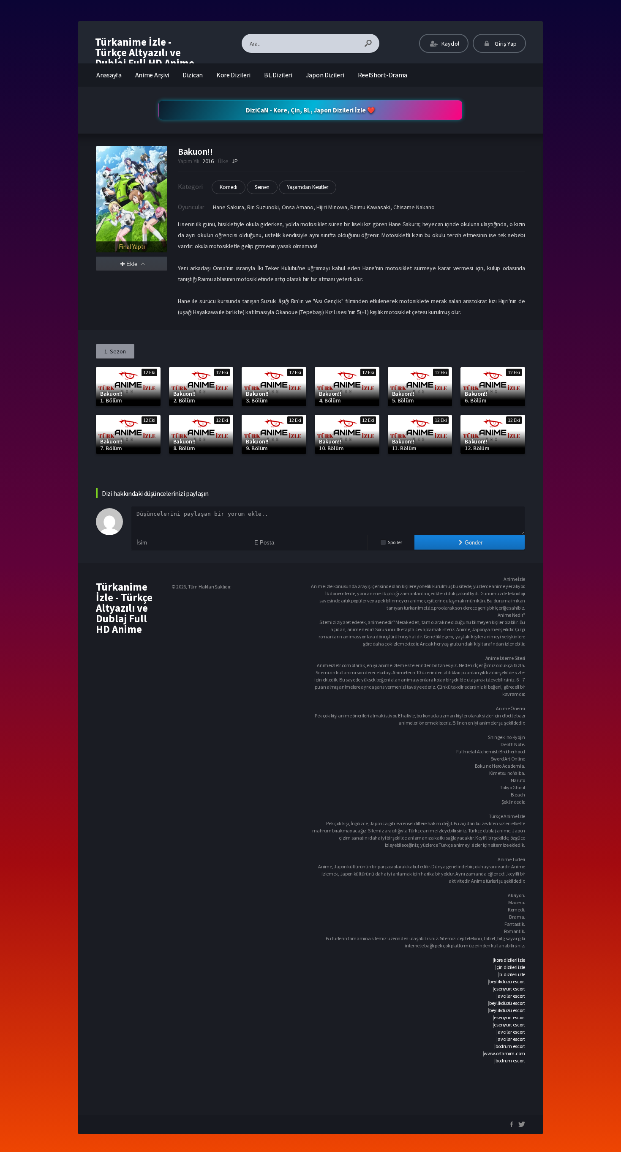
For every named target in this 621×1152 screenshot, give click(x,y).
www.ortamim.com (504, 1053)
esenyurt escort (509, 988)
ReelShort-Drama (383, 75)
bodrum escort (510, 1046)
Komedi (228, 187)
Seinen (262, 187)
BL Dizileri (278, 75)
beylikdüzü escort (507, 981)
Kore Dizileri (233, 75)
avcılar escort (511, 996)
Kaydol (449, 43)
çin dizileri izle (510, 967)
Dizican (192, 75)
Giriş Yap (505, 43)
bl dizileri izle (512, 974)
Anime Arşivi (152, 75)
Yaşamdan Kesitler (307, 187)
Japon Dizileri (325, 75)
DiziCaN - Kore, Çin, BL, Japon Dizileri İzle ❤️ (310, 110)
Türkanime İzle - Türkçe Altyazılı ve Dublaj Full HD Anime (144, 52)
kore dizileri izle (509, 960)
